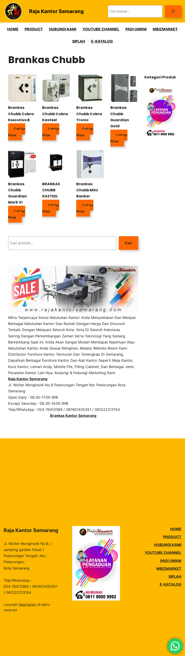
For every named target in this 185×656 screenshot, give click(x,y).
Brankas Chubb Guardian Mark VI (17, 193)
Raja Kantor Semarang (56, 11)
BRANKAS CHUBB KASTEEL (51, 190)
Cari (128, 243)
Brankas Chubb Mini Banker (87, 190)
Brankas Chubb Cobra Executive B (21, 113)
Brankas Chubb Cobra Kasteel (55, 113)
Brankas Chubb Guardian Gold (119, 117)
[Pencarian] (173, 11)
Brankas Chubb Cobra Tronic (89, 113)
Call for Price (16, 132)
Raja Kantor (27, 604)
